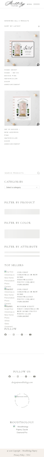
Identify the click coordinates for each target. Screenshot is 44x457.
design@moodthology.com (22, 382)
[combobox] (22, 26)
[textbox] (22, 187)
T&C (28, 455)
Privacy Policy (19, 455)
